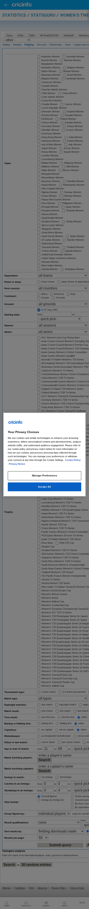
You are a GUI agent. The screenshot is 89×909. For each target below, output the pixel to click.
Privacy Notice (17, 464)
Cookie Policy (73, 460)
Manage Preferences (44, 475)
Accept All (44, 486)
